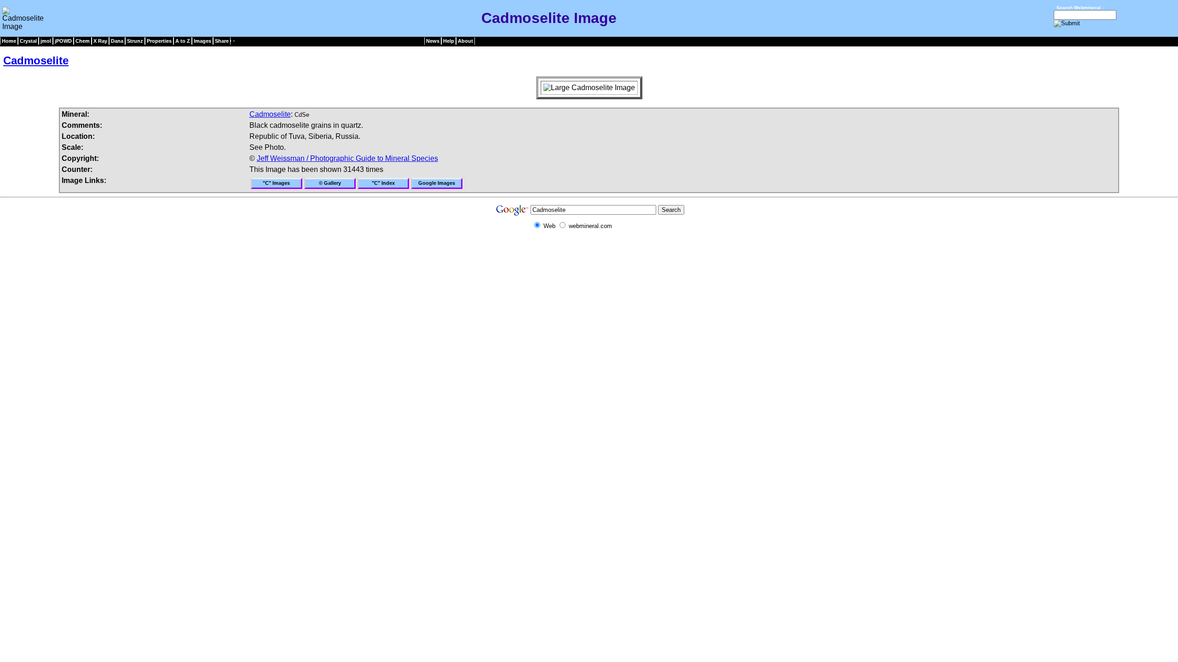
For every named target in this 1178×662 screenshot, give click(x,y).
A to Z (182, 41)
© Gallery (330, 183)
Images (202, 41)
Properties (159, 41)
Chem (82, 41)
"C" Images (276, 183)
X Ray (100, 41)
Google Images (436, 183)
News (432, 41)
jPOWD (63, 41)
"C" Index (383, 183)
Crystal (28, 41)
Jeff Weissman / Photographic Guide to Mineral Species (347, 158)
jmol (45, 41)
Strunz (135, 41)
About (465, 41)
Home (9, 41)
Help (448, 41)
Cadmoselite (36, 60)
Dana (117, 41)
